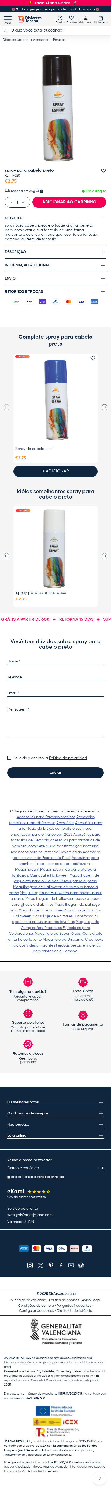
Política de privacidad (68, 758)
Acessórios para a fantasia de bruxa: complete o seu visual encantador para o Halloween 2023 (56, 829)
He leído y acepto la (50, 758)
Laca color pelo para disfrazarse (63, 864)
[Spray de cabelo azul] (55, 399)
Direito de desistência (74, 1311)
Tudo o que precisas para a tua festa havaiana (55, 9)
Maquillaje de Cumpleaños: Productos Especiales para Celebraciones (54, 927)
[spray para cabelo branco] (55, 548)
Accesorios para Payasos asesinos (46, 817)
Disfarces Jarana (16, 40)
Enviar (55, 773)
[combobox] (55, 30)
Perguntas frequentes (74, 1306)
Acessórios (40, 40)
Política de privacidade (27, 1300)
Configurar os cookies (36, 1311)
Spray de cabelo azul (34, 449)
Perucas (59, 40)
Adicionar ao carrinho (69, 202)
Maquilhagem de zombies (41, 910)
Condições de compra (36, 1306)
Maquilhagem (27, 869)
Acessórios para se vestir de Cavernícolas (46, 852)
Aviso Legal (91, 1300)
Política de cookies (64, 1300)
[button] (101, 19)
